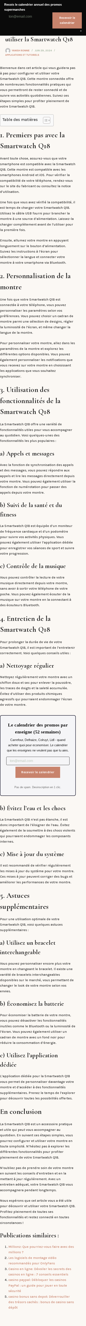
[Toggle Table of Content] (44, 120)
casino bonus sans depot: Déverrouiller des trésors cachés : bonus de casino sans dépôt (41, 1302)
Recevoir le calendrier (37, 772)
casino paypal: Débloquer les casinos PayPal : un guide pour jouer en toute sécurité (37, 1285)
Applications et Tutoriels (22, 54)
